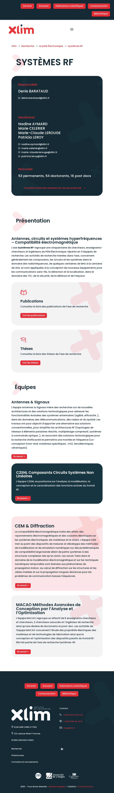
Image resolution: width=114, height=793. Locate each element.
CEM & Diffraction (34, 526)
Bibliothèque (101, 13)
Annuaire (44, 5)
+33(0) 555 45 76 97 (72, 721)
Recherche (16, 748)
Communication (99, 5)
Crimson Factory (85, 786)
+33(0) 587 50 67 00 (72, 714)
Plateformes (17, 755)
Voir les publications (33, 315)
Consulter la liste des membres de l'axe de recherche (52, 187)
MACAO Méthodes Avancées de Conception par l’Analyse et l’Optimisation (48, 608)
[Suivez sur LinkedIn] (62, 749)
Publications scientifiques (69, 5)
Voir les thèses (30, 362)
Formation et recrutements (24, 762)
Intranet (27, 5)
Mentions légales (57, 786)
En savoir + (19, 456)
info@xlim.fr (69, 728)
